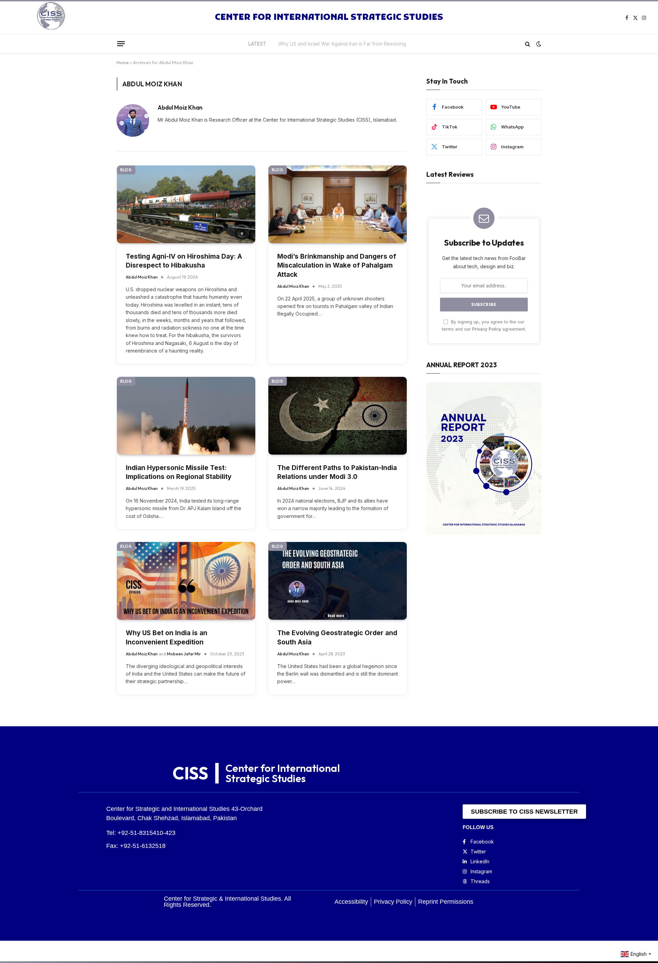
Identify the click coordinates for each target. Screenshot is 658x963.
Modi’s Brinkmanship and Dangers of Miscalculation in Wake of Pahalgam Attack (336, 265)
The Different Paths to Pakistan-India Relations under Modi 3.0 (337, 472)
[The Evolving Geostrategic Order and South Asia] (337, 581)
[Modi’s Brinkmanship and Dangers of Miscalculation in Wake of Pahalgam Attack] (337, 204)
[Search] (528, 43)
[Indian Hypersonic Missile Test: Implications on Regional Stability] (186, 416)
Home (123, 62)
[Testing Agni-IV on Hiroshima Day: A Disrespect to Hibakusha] (186, 204)
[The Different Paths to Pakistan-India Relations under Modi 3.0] (337, 416)
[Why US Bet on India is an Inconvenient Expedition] (186, 581)
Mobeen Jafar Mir (184, 653)
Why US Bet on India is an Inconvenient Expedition (166, 637)
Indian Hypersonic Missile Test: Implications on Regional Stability (178, 472)
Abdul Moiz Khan (180, 107)
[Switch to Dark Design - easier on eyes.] (538, 44)
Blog (126, 170)
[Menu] (121, 43)
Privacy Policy (486, 329)
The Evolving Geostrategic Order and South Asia (337, 637)
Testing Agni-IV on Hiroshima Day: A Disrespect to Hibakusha (342, 44)
